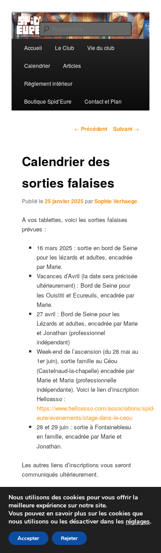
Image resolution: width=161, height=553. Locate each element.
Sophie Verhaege (115, 201)
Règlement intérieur (48, 83)
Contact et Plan (103, 101)
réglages (138, 522)
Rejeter (69, 538)
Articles (72, 65)
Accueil (33, 47)
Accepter (28, 538)
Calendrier (37, 65)
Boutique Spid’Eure (48, 101)
